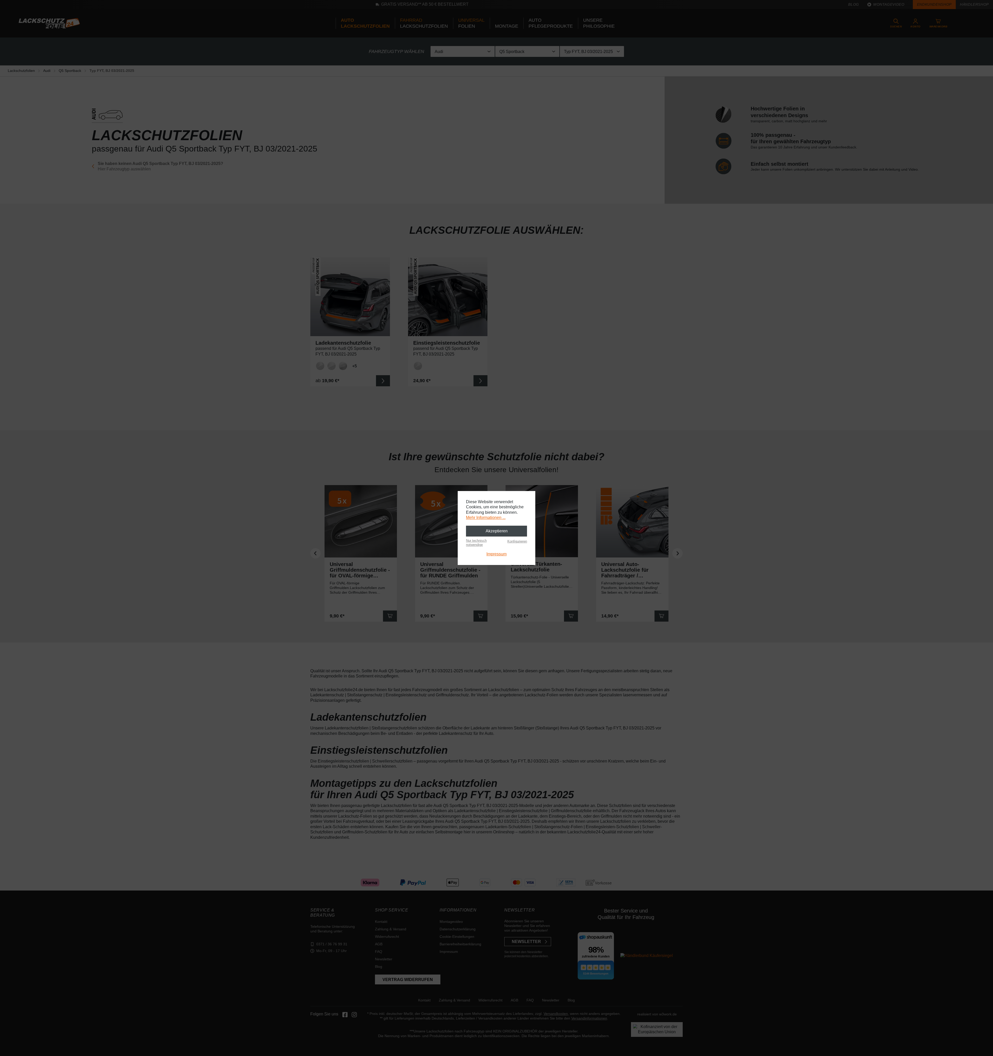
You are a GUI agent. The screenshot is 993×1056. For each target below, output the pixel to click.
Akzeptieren (497, 531)
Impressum (496, 554)
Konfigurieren (517, 541)
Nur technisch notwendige (476, 543)
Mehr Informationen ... (486, 517)
